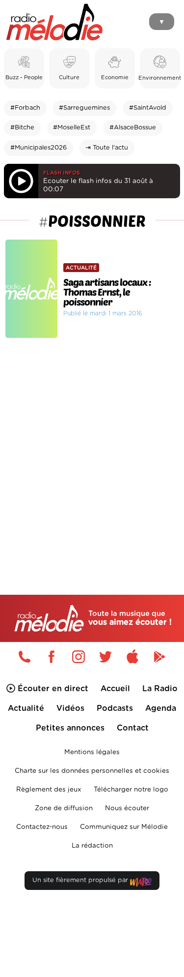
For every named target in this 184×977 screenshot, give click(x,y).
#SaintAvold (147, 108)
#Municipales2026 (38, 148)
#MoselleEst (71, 127)
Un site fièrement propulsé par (81, 880)
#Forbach (25, 108)
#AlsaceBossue (132, 127)
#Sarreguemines (84, 108)
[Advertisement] (92, 445)
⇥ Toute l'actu (106, 148)
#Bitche (22, 127)
